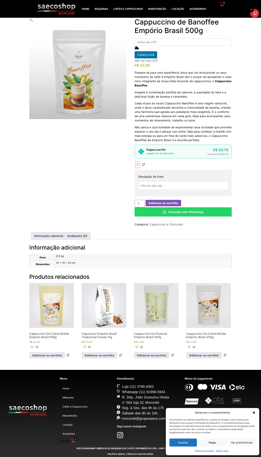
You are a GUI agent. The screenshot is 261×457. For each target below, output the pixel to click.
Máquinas (101, 8)
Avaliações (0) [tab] (77, 236)
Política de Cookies (204, 450)
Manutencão (157, 8)
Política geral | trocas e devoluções (130, 454)
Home (85, 8)
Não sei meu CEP (146, 60)
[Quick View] (36, 347)
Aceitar (183, 442)
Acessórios (197, 8)
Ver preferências (242, 442)
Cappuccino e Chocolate (166, 224)
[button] (254, 412)
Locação (178, 8)
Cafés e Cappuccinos (128, 8)
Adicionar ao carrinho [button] (47, 355)
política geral (222, 450)
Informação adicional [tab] (48, 236)
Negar (212, 442)
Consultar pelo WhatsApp (185, 212)
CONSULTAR (145, 55)
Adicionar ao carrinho (163, 203)
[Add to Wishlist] (137, 164)
